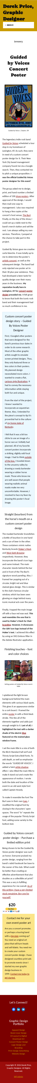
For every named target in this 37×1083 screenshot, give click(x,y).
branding (6, 625)
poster (11, 714)
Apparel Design (18, 1030)
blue (24, 733)
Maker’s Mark (24, 549)
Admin (18, 1077)
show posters (22, 196)
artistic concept (9, 261)
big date (14, 936)
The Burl (27, 215)
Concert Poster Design (18, 1042)
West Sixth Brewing (15, 553)
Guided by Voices (10, 143)
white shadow (21, 767)
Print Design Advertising (18, 1051)
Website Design (18, 1054)
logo (25, 801)
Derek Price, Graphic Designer (18, 12)
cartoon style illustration (16, 381)
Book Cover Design (19, 1033)
